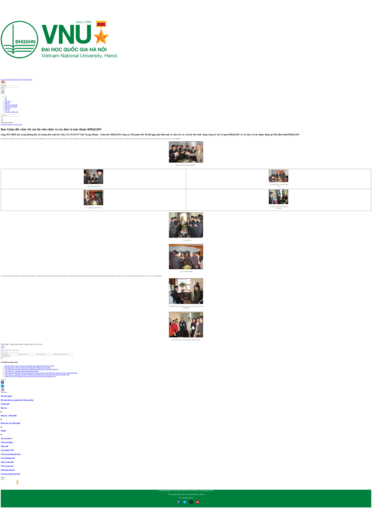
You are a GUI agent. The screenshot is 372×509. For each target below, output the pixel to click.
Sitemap (29, 79)
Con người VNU (7, 450)
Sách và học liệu (7, 462)
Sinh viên (7, 108)
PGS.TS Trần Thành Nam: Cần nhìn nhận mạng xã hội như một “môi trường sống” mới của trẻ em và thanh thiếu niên (41, 373)
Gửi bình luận (5, 356)
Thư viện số (4, 79)
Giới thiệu (8, 101)
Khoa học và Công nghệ (10, 423)
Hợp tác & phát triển (11, 106)
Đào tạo (7, 103)
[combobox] (3, 83)
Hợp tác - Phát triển (9, 415)
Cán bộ (7, 110)
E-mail (18, 79)
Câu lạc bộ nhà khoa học (11, 454)
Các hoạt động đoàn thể (10, 474)
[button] (186, 382)
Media (3, 431)
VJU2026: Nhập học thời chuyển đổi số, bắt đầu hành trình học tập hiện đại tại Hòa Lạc (32, 369)
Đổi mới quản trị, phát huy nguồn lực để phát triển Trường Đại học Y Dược (28, 367)
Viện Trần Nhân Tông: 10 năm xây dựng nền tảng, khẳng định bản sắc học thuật (29, 366)
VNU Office (12, 79)
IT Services (23, 79)
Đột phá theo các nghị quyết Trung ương (17, 400)
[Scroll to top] (3, 478)
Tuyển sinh (5, 404)
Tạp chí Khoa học (8, 458)
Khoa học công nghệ (11, 105)
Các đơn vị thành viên (11, 112)
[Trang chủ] (59, 78)
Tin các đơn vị (6, 438)
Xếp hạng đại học (8, 470)
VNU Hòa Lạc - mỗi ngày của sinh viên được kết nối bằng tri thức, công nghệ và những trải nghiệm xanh (37, 374)
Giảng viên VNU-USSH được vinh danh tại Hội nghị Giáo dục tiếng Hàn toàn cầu (30, 376)
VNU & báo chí (7, 466)
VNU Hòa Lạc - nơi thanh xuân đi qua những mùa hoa (21, 371)
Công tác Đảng (7, 442)
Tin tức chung (18, 124)
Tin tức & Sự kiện (6, 124)
